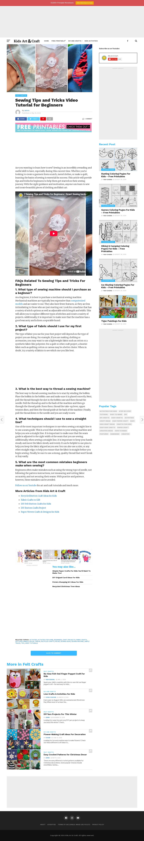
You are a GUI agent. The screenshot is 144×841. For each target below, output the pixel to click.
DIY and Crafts (74, 41)
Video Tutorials (31, 643)
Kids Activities (91, 41)
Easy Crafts (117, 418)
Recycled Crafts (47, 641)
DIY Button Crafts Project (33, 508)
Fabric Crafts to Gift (30, 500)
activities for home (45, 640)
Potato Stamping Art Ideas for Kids (67, 582)
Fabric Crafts (81, 640)
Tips (22, 643)
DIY (125, 414)
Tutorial (104, 414)
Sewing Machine (77, 641)
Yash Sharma (107, 179)
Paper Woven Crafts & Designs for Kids (40, 512)
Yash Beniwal (50, 679)
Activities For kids (108, 411)
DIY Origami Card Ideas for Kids (66, 578)
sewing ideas (66, 641)
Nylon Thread (34, 641)
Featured (104, 434)
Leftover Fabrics (22, 641)
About (42, 824)
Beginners (58, 640)
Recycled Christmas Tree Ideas (66, 586)
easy (132, 421)
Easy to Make (116, 414)
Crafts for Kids (124, 424)
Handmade (114, 434)
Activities (33, 640)
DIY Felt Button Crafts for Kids (36, 504)
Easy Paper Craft (120, 421)
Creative (125, 434)
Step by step (125, 411)
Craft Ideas (105, 421)
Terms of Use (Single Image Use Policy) (74, 824)
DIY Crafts (104, 418)
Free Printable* (59, 41)
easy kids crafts (107, 427)
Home (46, 41)
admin (27, 110)
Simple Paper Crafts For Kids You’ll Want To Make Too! (71, 572)
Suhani (48, 737)
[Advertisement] (72, 21)
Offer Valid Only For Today (85, 3)
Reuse (57, 641)
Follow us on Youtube (26, 485)
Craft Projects (69, 640)
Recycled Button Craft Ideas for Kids (39, 496)
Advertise (51, 824)
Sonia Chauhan (51, 697)
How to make (121, 431)
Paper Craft (122, 427)
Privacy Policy (98, 824)
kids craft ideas (107, 424)
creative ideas (106, 431)
